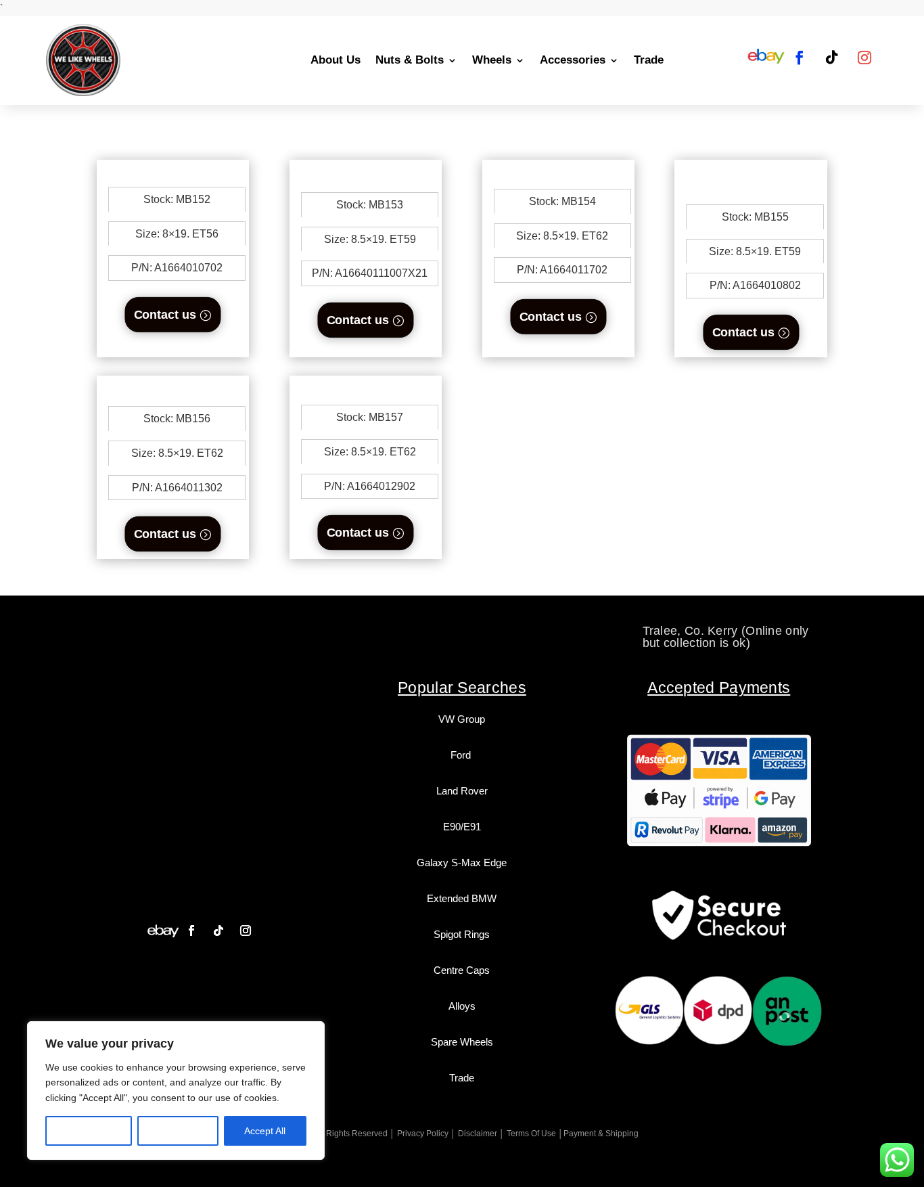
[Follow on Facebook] (799, 57)
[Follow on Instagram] (864, 57)
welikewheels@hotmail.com (463, 630)
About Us (335, 59)
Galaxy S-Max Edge (462, 862)
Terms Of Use (531, 1133)
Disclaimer (477, 1133)
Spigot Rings (462, 934)
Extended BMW (461, 898)
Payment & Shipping (601, 1133)
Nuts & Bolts (409, 59)
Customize (89, 1130)
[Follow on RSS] (765, 57)
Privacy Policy (422, 1133)
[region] (176, 1090)
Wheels (491, 59)
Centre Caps (462, 970)
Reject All (178, 1130)
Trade (649, 59)
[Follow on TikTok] (832, 57)
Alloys (462, 1006)
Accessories (572, 59)
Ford (462, 755)
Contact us (165, 314)
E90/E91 (462, 826)
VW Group (461, 719)
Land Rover (462, 791)
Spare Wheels (462, 1042)
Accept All (264, 1130)
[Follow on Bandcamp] (163, 930)
